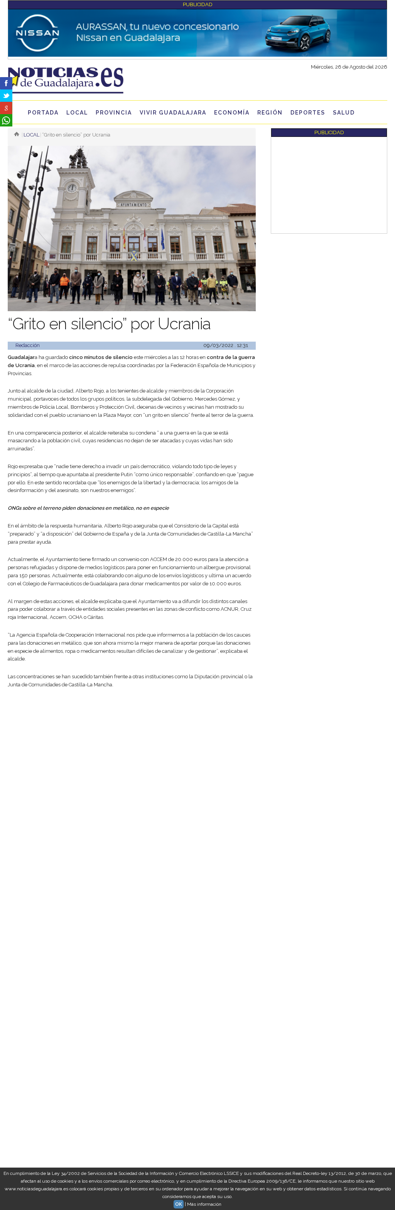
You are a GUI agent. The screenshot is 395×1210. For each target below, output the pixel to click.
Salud (344, 113)
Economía (232, 113)
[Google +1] (6, 108)
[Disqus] (132, 903)
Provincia (114, 113)
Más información (204, 1204)
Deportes (307, 113)
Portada (43, 113)
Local (77, 113)
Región (270, 113)
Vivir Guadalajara (173, 113)
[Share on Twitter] (6, 95)
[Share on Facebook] (6, 83)
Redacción (27, 345)
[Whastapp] (6, 120)
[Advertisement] (132, 753)
